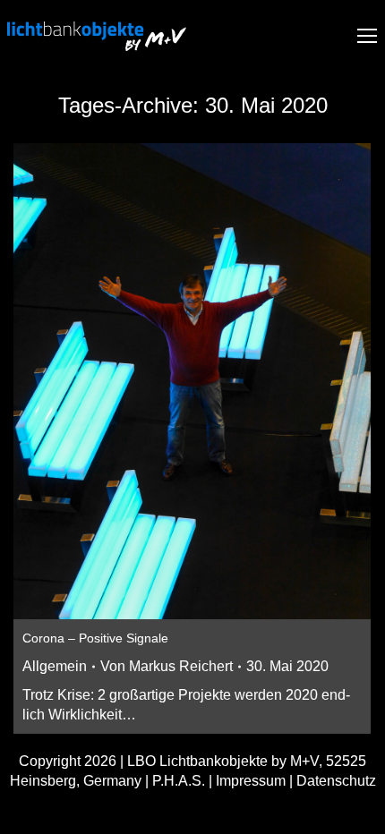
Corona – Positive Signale (95, 638)
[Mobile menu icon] (367, 36)
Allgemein (54, 666)
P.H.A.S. (178, 780)
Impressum (251, 780)
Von (166, 666)
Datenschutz (336, 780)
